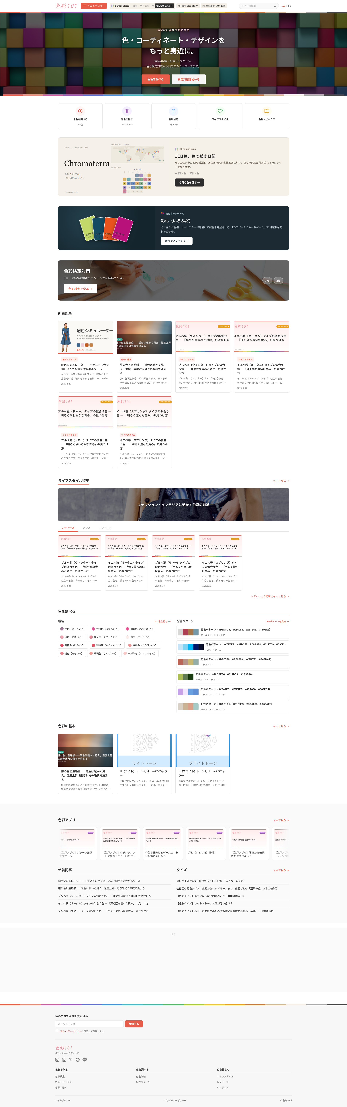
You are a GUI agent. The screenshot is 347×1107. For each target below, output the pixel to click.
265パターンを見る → (277, 621)
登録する (134, 1023)
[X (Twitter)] (71, 1060)
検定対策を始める (189, 79)
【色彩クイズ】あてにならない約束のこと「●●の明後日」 (211, 896)
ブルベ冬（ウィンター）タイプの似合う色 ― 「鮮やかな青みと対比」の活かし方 (104, 895)
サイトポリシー (62, 1100)
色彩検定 (60, 1076)
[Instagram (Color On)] (57, 1060)
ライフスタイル (225, 1076)
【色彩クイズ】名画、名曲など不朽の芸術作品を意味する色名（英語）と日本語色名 (225, 911)
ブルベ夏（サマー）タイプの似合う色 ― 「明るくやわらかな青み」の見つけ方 (103, 911)
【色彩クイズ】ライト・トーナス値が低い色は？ (205, 903)
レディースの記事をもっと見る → (270, 596)
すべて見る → (281, 820)
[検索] (275, 5)
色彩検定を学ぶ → (80, 289)
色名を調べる (155, 79)
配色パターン (143, 1082)
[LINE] (85, 1060)
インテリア (105, 527)
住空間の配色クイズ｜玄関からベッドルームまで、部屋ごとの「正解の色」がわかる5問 (227, 888)
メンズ (86, 527)
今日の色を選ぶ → (164, 5)
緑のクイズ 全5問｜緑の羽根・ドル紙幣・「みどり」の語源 (210, 881)
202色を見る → (162, 621)
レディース (68, 527)
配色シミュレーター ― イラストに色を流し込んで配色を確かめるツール (99, 881)
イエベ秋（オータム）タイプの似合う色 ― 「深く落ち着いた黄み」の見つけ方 (103, 903)
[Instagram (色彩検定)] (64, 1060)
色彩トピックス (63, 1082)
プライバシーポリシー (71, 1031)
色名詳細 (141, 1076)
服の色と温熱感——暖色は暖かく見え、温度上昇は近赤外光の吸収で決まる (101, 888)
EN (289, 5)
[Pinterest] (78, 1060)
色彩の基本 (61, 1087)
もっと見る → (281, 481)
